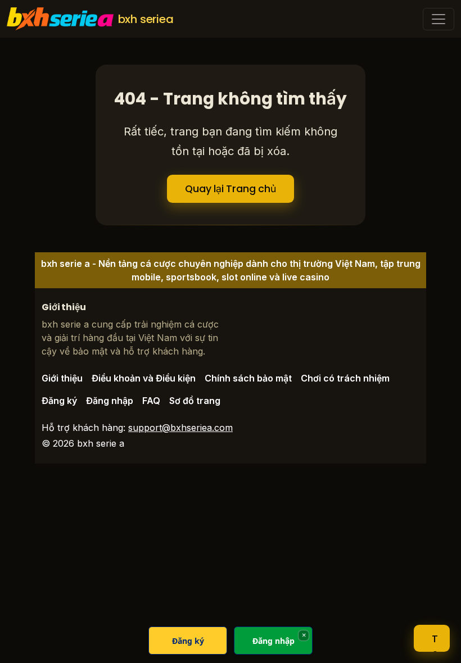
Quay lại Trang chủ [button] (230, 189)
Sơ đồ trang (194, 400)
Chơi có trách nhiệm (345, 378)
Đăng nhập (109, 400)
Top (435, 642)
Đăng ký (59, 400)
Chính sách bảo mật (248, 378)
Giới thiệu (62, 378)
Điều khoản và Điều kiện (144, 378)
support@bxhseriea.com (180, 427)
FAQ (151, 400)
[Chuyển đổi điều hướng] (438, 19)
